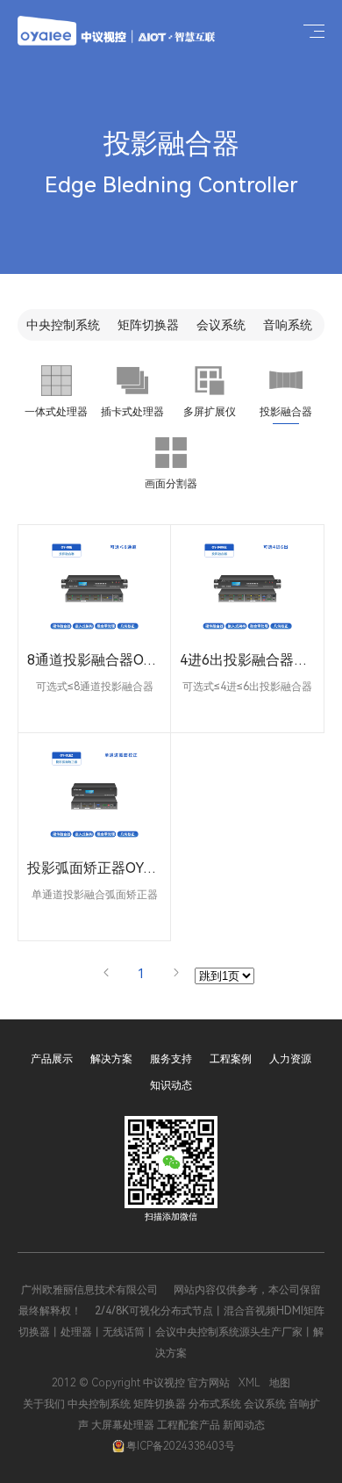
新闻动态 (244, 1425)
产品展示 (52, 1059)
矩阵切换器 (148, 325)
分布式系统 (215, 1404)
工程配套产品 (188, 1425)
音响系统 (287, 325)
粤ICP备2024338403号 (180, 1446)
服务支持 (171, 1059)
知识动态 (171, 1085)
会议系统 (221, 325)
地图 (279, 1383)
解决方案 (111, 1059)
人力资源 (290, 1059)
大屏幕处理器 (122, 1425)
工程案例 (231, 1059)
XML (249, 1383)
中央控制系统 (63, 325)
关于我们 (44, 1404)
